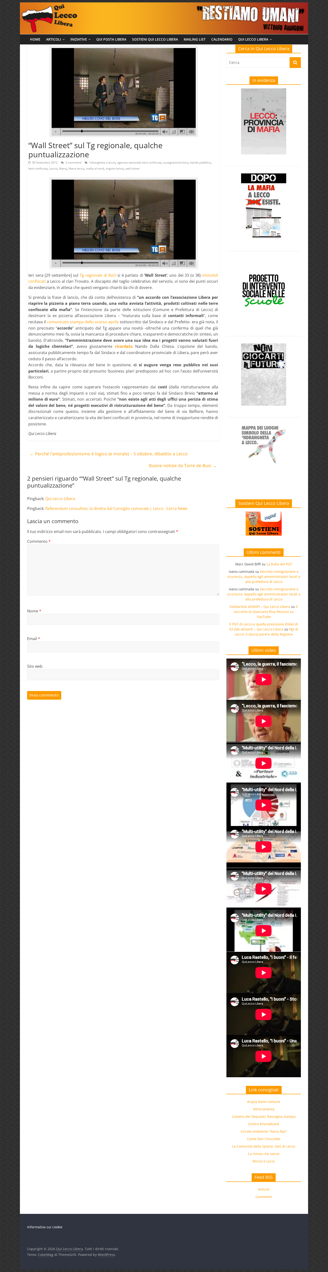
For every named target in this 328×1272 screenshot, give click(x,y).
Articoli (53, 39)
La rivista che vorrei (263, 1153)
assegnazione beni (175, 162)
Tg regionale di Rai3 (98, 275)
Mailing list (195, 39)
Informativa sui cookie (44, 1227)
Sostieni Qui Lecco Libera (155, 39)
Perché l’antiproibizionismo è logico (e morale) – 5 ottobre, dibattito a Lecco (109, 454)
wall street (133, 168)
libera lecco (76, 168)
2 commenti (73, 162)
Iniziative (78, 39)
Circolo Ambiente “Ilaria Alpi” (264, 1131)
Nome (34, 611)
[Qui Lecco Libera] (164, 5)
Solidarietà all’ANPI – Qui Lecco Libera (260, 606)
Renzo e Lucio (264, 1161)
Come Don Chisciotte (263, 1139)
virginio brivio (115, 168)
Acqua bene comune (263, 1101)
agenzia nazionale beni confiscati (139, 162)
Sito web (35, 666)
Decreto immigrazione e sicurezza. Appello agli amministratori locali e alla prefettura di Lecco (263, 576)
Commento (39, 541)
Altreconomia (263, 1109)
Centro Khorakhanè (263, 1124)
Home (35, 39)
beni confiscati (38, 168)
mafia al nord (95, 168)
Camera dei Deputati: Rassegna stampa (264, 1116)
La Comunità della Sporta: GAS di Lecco (263, 1146)
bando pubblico (200, 162)
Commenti (263, 1196)
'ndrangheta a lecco (102, 162)
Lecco (53, 168)
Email (33, 638)
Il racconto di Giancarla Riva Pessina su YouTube (266, 611)
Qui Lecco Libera (253, 39)
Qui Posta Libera (111, 39)
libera (63, 168)
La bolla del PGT (279, 564)
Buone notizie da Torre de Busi (183, 465)
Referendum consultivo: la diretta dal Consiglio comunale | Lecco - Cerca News (116, 508)
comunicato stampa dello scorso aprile (83, 321)
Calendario (221, 39)
